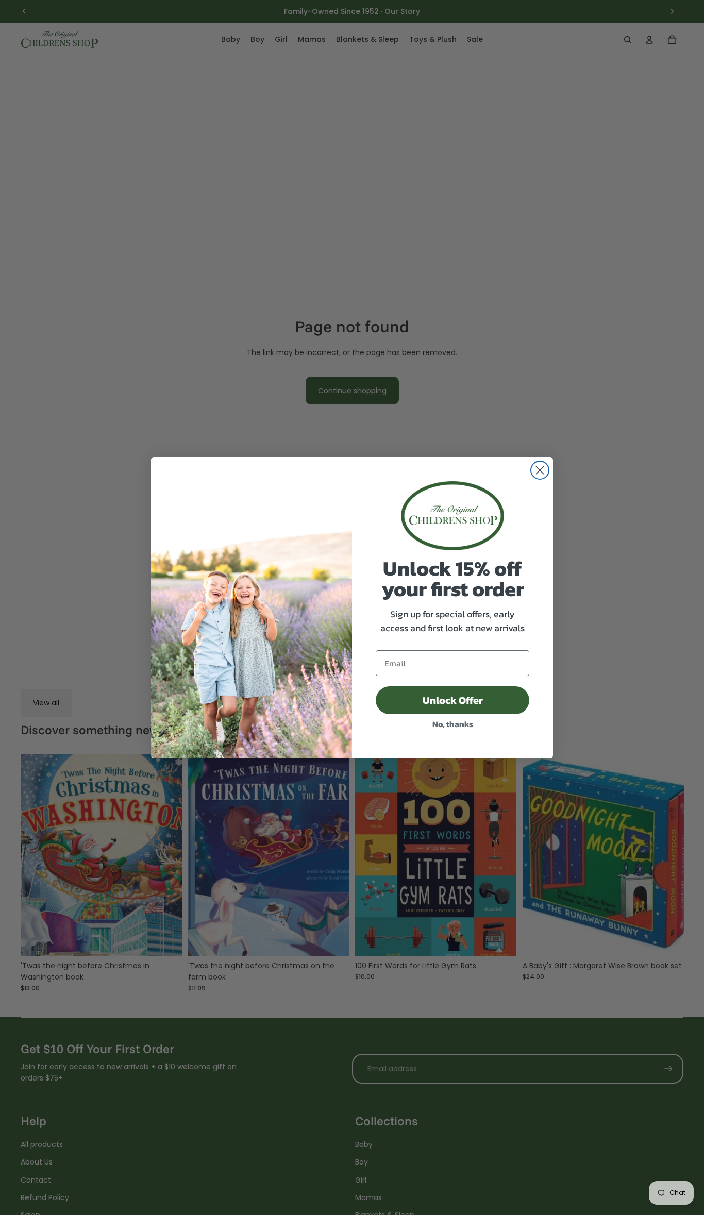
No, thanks (452, 724)
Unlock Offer (453, 700)
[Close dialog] (540, 470)
